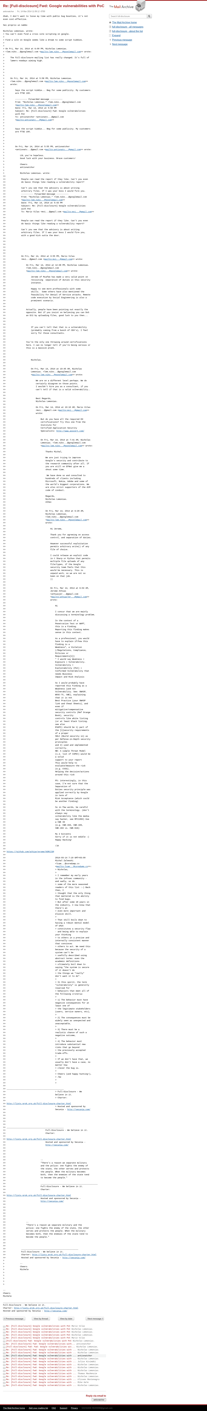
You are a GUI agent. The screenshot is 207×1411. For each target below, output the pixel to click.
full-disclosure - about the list (127, 31)
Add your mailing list (38, 1408)
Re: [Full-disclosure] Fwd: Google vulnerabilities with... (40, 1344)
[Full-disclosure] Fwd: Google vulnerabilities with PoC (39, 1341)
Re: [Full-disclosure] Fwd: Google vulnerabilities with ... (41, 1350)
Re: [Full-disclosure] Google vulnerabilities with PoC (38, 1326)
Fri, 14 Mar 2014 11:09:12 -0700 (31, 11)
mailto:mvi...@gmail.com (78, 211)
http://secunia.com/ (78, 1109)
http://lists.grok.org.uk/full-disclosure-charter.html (39, 1103)
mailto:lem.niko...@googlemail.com (61, 52)
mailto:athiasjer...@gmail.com (69, 597)
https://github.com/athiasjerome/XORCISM (30, 851)
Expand (116, 35)
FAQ (54, 1408)
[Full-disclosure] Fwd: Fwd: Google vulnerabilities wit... (40, 1347)
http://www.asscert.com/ (70, 431)
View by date (66, 1318)
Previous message (14, 1318)
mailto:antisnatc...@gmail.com (34, 120)
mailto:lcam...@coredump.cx (72, 866)
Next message (94, 1318)
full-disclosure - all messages (127, 27)
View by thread (41, 1318)
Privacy (74, 1408)
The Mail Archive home (124, 22)
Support (63, 1408)
